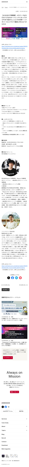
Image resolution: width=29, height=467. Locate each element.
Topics (6, 7)
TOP (2, 7)
